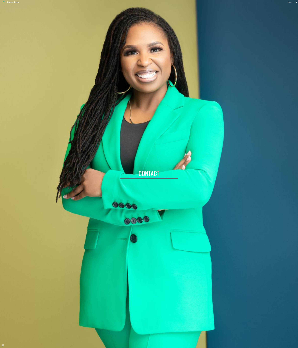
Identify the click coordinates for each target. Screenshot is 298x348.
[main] (149, 174)
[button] (296, 2)
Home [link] (289, 2)
